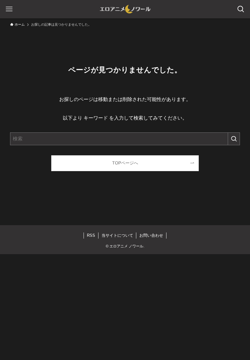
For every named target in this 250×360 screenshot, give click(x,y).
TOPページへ (125, 162)
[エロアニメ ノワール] (125, 9)
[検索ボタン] (241, 9)
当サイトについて (117, 235)
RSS (91, 235)
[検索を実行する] (234, 138)
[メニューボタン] (9, 9)
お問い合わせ (151, 235)
